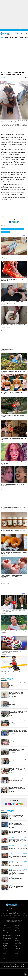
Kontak (22, 966)
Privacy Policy (7, 966)
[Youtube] (17, 804)
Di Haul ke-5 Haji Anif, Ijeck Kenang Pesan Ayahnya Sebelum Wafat (17, 759)
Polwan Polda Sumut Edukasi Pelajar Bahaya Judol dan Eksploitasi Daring (18, 731)
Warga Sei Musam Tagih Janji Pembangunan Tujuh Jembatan (16, 740)
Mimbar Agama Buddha (20, 942)
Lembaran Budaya (7, 938)
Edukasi (16, 946)
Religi (4, 958)
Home (2, 37)
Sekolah (16, 933)
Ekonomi (17, 928)
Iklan (18, 966)
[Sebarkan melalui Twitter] (13, 222)
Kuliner (4, 950)
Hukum (16, 932)
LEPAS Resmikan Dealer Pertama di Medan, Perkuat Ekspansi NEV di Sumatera (17, 832)
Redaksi (12, 964)
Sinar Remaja (6, 940)
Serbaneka (17, 935)
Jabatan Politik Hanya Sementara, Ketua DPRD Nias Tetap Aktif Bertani (18, 847)
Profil (4, 946)
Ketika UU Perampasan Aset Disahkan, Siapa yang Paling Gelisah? (16, 693)
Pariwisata (5, 942)
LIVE (17, 33)
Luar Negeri (5, 933)
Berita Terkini (18, 943)
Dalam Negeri (6, 932)
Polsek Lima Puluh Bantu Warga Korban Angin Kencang (16, 750)
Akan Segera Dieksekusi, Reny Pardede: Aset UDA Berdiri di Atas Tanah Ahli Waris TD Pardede (17, 888)
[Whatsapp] (19, 804)
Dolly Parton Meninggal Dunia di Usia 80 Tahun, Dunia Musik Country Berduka (18, 684)
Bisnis (4, 956)
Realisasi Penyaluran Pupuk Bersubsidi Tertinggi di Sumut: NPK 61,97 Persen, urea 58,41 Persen (17, 880)
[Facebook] (6, 804)
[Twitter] (14, 804)
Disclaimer (13, 966)
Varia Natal (17, 945)
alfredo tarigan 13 (6, 231)
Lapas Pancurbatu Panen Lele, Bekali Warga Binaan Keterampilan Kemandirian (18, 712)
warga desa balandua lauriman (16, 229)
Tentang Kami (6, 964)
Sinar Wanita (5, 943)
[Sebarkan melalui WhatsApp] (15, 222)
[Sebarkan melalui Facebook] (10, 222)
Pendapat (17, 953)
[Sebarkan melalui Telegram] (18, 222)
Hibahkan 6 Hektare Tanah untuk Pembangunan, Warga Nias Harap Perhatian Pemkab (17, 840)
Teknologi (5, 945)
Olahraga (17, 925)
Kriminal (22, 37)
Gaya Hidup (17, 948)
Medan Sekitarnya (14, 37)
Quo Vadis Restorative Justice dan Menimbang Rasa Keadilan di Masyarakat (17, 703)
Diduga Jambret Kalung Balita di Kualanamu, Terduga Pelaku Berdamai (17, 769)
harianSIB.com (8, 131)
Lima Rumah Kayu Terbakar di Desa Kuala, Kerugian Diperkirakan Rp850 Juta (18, 856)
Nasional (4, 960)
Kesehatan (17, 937)
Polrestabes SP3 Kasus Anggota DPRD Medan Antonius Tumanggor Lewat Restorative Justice (17, 779)
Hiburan (16, 927)
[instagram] (8, 804)
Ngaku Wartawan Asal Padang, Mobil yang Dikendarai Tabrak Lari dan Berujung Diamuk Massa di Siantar (17, 872)
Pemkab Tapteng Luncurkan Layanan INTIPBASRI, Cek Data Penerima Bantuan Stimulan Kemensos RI (16, 825)
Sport (16, 950)
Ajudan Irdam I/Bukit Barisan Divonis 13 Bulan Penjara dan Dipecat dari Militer (16, 817)
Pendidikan (17, 930)
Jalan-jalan (17, 951)
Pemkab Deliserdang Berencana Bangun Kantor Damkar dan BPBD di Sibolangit (17, 788)
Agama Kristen (6, 937)
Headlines (7, 37)
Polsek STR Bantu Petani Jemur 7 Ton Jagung (18, 721)
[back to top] (25, 974)
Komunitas (5, 948)
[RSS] (22, 804)
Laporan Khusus (6, 951)
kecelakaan (4, 229)
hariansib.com (13, 971)
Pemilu (4, 953)
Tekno (4, 955)
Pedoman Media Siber (20, 964)
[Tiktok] (11, 804)
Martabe (4, 930)
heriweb (19, 971)
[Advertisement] (14, 14)
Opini (16, 938)
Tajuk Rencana (18, 940)
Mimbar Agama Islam (7, 935)
